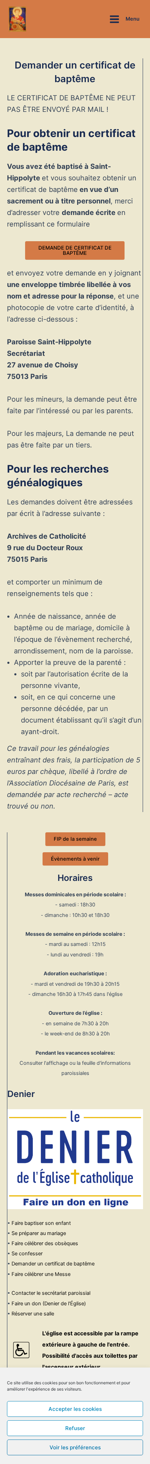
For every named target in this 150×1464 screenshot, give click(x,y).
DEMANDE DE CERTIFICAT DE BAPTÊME (75, 250)
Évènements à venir (75, 859)
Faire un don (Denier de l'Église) (49, 1303)
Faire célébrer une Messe (41, 1274)
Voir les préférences (75, 1447)
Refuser (75, 1428)
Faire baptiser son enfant (41, 1223)
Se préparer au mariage (39, 1233)
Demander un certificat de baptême (53, 1264)
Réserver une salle (33, 1314)
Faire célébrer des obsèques (45, 1243)
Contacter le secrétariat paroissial (51, 1293)
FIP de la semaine (75, 839)
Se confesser (27, 1253)
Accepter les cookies (75, 1409)
